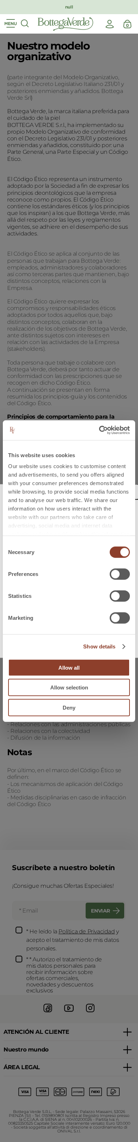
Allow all (69, 667)
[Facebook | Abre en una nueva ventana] (48, 1013)
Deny (69, 707)
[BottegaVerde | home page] (65, 24)
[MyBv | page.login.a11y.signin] (110, 24)
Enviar (100, 911)
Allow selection (69, 687)
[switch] (120, 573)
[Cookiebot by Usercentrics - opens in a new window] (99, 430)
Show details (99, 646)
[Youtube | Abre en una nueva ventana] (69, 1013)
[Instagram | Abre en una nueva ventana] (90, 1013)
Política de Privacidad (86, 931)
